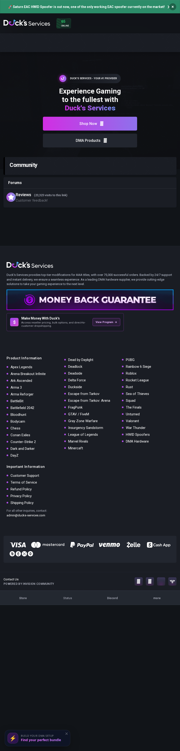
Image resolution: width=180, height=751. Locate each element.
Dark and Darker (23, 449)
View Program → (106, 322)
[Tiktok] (161, 581)
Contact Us (11, 579)
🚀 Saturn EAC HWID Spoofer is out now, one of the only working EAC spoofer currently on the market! (86, 7)
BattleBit (17, 401)
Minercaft (75, 448)
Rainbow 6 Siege (138, 366)
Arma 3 (16, 387)
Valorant (132, 421)
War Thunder (136, 428)
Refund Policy (21, 489)
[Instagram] (139, 581)
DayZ (15, 455)
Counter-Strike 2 (23, 442)
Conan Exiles (20, 435)
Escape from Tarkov (83, 394)
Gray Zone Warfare (83, 421)
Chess (15, 428)
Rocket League (137, 380)
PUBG (130, 360)
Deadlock (75, 366)
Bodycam (18, 421)
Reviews (23, 194)
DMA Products (88, 140)
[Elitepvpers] (172, 581)
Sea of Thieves (137, 394)
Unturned (133, 414)
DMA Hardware (137, 441)
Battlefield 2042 (22, 408)
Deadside (75, 373)
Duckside (75, 387)
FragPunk (75, 407)
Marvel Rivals (78, 441)
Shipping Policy (22, 503)
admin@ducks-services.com (26, 515)
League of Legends (83, 434)
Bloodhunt (18, 415)
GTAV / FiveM (78, 414)
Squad (130, 400)
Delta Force (77, 380)
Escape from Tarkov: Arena (89, 400)
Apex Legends (21, 367)
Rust (129, 387)
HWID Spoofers (138, 434)
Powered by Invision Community (29, 584)
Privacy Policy (21, 496)
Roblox (131, 373)
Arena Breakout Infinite (28, 374)
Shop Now (88, 123)
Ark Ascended (21, 381)
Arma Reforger (22, 394)
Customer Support (25, 475)
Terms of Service (24, 482)
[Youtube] (150, 581)
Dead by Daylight (80, 360)
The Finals (134, 407)
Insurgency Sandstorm (85, 428)
